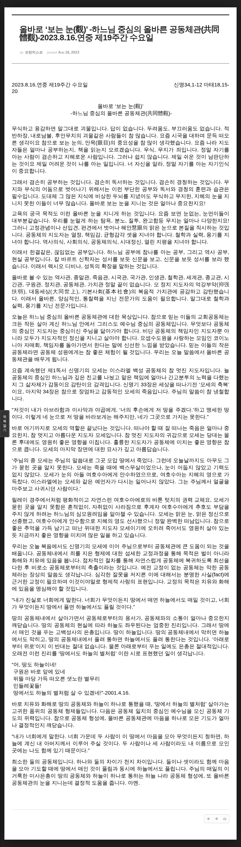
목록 (4, 423)
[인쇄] (225, 819)
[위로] (208, 819)
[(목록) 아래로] (216, 819)
